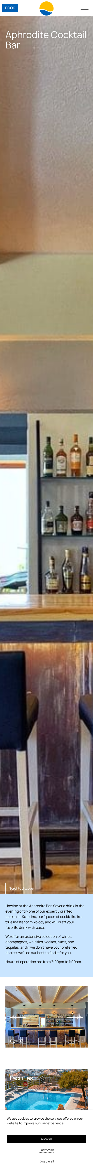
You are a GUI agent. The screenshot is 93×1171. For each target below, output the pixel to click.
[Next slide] (75, 1017)
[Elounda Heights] (46, 8)
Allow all (46, 1139)
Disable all (47, 1161)
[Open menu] (84, 8)
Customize (46, 1150)
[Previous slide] (18, 1017)
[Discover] (46, 1108)
